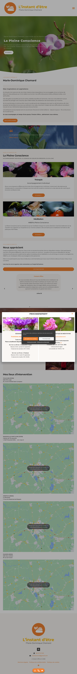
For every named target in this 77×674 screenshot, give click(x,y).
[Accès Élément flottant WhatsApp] (35, 670)
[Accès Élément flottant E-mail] (42, 670)
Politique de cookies (31, 342)
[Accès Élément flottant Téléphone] (39, 670)
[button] (72, 314)
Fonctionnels (46, 338)
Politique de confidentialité (43, 342)
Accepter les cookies (31, 338)
